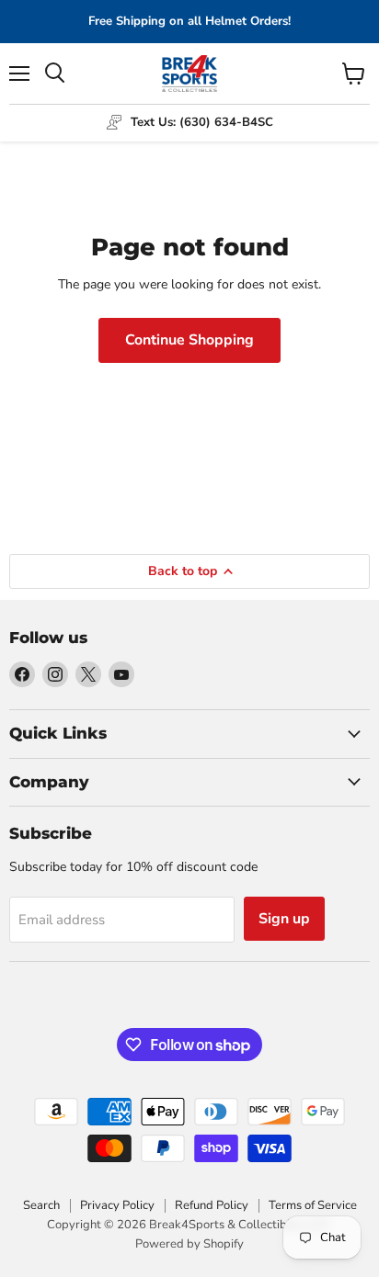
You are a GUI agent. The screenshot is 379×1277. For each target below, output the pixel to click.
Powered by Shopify (189, 1244)
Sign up (284, 919)
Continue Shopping (189, 340)
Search (41, 1205)
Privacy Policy (117, 1205)
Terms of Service (313, 1205)
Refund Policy (211, 1205)
